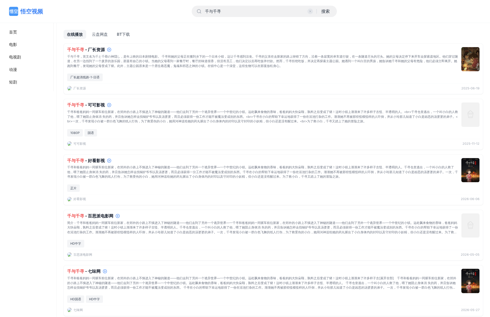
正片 (73, 188)
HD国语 (75, 299)
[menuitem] (26, 32)
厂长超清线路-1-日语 (85, 77)
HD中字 (75, 243)
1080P (75, 133)
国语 (91, 133)
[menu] (27, 57)
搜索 (325, 11)
